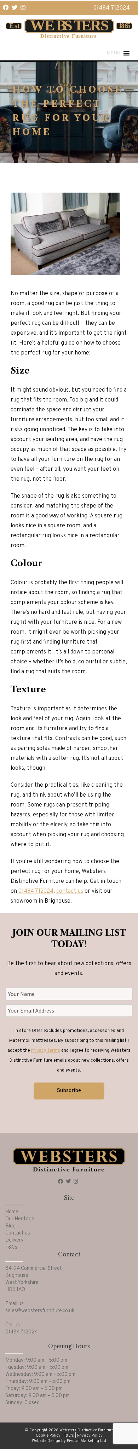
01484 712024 (111, 8)
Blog (10, 1226)
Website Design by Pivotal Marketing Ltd (69, 1440)
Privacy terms (45, 1051)
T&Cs (11, 1247)
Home (11, 1212)
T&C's (69, 1435)
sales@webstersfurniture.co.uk (39, 1311)
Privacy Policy (90, 1435)
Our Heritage (19, 1219)
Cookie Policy (48, 1435)
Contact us (17, 1233)
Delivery (14, 1240)
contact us (69, 891)
